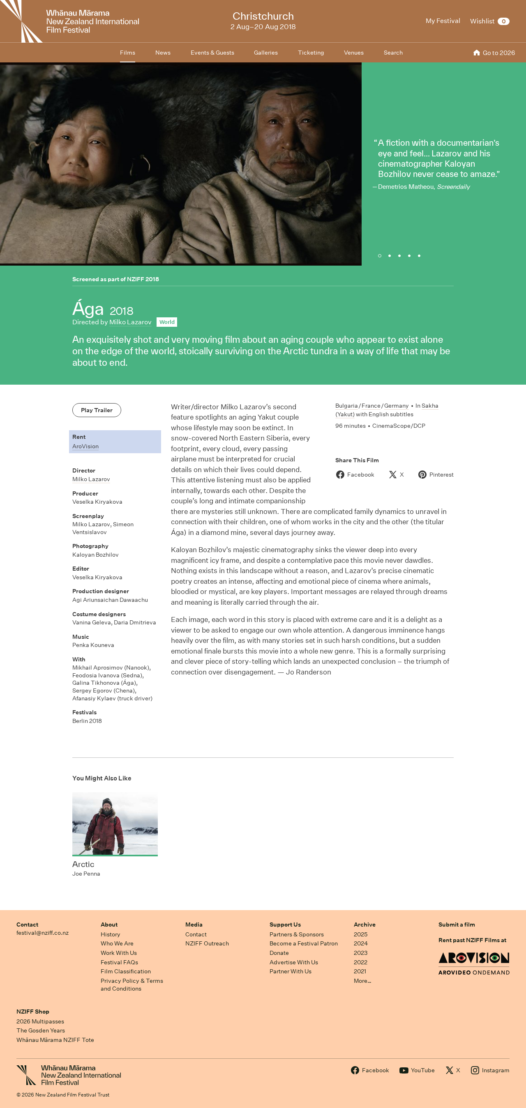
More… (362, 980)
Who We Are (117, 943)
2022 (360, 962)
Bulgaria (346, 405)
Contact (27, 924)
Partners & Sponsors (297, 934)
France (371, 405)
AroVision (85, 446)
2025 (360, 934)
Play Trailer (97, 410)
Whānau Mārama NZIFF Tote (55, 1040)
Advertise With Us (294, 962)
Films (127, 52)
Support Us (285, 924)
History (110, 934)
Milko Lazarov (130, 322)
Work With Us (119, 953)
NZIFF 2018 (143, 279)
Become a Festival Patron (304, 943)
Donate (279, 953)
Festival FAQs (119, 962)
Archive (365, 924)
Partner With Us (290, 971)
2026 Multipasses (40, 1021)
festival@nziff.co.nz (42, 932)
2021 (360, 971)
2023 (361, 953)
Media (194, 924)
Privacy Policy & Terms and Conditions (132, 984)
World (167, 322)
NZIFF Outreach (207, 943)
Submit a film (456, 924)
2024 (361, 943)
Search (393, 52)
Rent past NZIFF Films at (472, 940)
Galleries (266, 52)
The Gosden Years (40, 1030)
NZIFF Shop (32, 1011)
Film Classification (126, 971)
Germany (396, 405)
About (109, 924)
